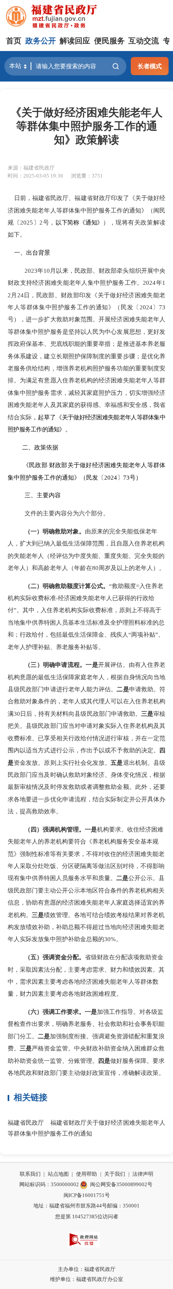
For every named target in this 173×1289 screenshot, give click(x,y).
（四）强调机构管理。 (55, 829)
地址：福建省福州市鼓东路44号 (70, 1206)
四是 (104, 1060)
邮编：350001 (123, 1206)
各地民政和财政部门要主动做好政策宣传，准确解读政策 (83, 1072)
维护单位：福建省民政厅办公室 (86, 1279)
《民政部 (35, 465)
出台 (32, 252)
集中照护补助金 (65, 939)
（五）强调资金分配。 (55, 957)
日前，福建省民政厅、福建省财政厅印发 (65, 197)
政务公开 (40, 41)
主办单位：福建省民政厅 (86, 1269)
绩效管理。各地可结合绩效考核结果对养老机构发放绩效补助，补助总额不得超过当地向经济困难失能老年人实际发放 (86, 927)
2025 (26, 222)
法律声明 (142, 1174)
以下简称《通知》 (79, 222)
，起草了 (44, 417)
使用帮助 (86, 1174)
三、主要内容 (43, 495)
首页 (13, 41)
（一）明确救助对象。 (55, 531)
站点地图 (58, 1174)
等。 (98, 646)
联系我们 (30, 1174)
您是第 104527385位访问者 (86, 1216)
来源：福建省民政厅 (31, 168)
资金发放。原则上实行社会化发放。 (62, 762)
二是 (123, 689)
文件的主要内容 (46, 513)
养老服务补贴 (74, 646)
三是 (147, 713)
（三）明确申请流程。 (55, 664)
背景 (44, 252)
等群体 (29, 307)
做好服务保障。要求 (137, 1060)
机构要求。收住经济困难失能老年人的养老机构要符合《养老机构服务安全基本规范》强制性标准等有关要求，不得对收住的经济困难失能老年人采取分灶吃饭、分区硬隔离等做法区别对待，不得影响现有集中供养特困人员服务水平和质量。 (86, 854)
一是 (92, 664)
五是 (117, 762)
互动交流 (143, 41)
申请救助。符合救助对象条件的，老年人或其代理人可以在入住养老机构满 (86, 701)
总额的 (95, 939)
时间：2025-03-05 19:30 (35, 176)
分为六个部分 (85, 513)
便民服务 (109, 41)
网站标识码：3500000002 (49, 1184)
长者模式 (150, 66)
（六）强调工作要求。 (55, 1011)
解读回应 (75, 41)
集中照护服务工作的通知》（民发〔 (89, 307)
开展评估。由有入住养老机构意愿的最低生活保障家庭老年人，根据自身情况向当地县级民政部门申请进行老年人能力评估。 (86, 677)
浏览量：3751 (87, 176)
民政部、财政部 (57, 295)
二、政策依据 (40, 447)
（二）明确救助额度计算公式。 (67, 585)
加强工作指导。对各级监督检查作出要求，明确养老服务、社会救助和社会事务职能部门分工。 (86, 1024)
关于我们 (114, 1174)
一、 (20, 252)
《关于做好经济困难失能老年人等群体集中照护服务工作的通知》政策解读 (86, 126)
